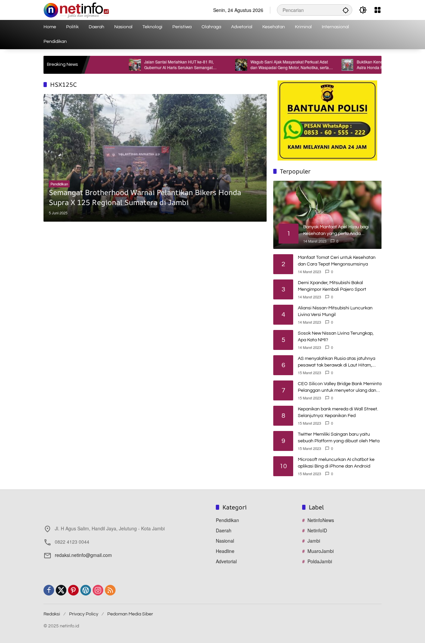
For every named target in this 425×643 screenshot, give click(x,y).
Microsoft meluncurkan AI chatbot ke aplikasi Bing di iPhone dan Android (336, 463)
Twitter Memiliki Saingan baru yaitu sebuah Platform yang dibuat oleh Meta (339, 437)
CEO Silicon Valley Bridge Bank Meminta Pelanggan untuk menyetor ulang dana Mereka (340, 387)
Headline (225, 551)
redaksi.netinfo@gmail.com (83, 555)
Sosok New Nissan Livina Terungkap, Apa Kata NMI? (336, 336)
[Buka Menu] (378, 10)
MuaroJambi (320, 551)
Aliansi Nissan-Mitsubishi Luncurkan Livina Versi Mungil (335, 311)
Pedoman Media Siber (130, 614)
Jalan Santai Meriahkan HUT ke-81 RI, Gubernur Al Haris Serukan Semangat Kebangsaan (162, 64)
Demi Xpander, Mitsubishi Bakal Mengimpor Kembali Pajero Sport (332, 286)
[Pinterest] (73, 590)
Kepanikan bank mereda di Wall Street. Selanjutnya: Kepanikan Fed (338, 412)
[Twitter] (61, 590)
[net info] (76, 9)
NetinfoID (317, 530)
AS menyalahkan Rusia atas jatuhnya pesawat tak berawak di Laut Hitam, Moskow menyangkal (336, 362)
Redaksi (51, 614)
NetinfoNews (320, 520)
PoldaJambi (319, 561)
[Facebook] (48, 590)
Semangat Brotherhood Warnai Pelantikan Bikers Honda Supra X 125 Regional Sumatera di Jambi (145, 197)
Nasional (225, 540)
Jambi (313, 540)
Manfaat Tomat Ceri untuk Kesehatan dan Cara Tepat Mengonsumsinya (337, 261)
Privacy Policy (83, 614)
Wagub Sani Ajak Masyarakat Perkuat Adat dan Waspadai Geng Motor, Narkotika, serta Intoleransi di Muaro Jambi (272, 64)
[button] (345, 10)
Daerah (223, 530)
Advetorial (226, 561)
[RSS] (110, 590)
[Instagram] (98, 590)
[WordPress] (85, 590)
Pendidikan (59, 183)
